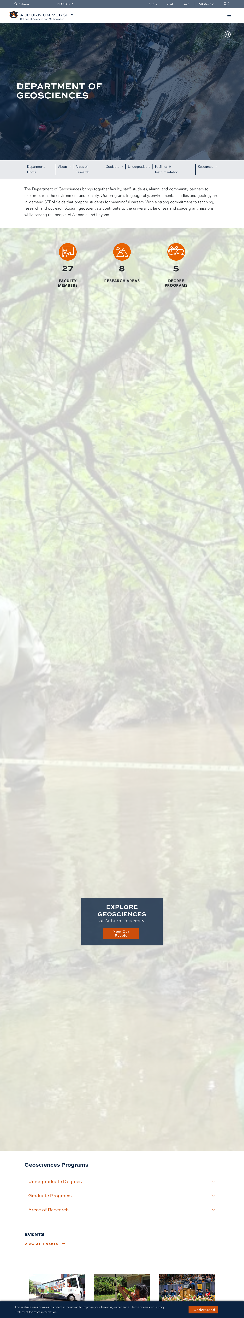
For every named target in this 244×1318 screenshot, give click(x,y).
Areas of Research (82, 169)
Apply (153, 4)
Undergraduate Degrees (55, 1181)
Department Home (36, 169)
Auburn (26, 4)
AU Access (206, 4)
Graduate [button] (112, 166)
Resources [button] (206, 166)
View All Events (41, 1243)
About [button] (63, 166)
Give (188, 4)
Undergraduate (139, 166)
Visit (170, 4)
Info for (65, 4)
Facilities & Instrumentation (167, 169)
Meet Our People (121, 933)
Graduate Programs (50, 1195)
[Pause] (227, 35)
